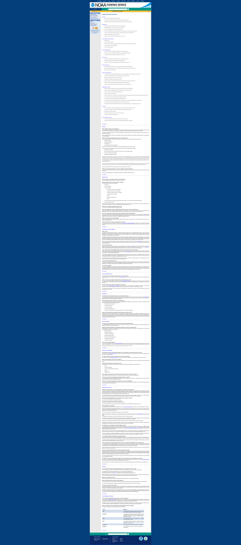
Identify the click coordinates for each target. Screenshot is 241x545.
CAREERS (142, 1)
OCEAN (109, 1)
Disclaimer (114, 541)
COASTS (137, 1)
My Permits (104, 57)
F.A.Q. (91, 21)
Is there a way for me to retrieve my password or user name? (115, 36)
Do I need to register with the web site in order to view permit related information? (118, 66)
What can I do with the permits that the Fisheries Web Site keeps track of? (117, 62)
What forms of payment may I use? (110, 111)
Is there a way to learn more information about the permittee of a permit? (117, 82)
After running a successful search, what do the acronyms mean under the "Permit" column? (120, 80)
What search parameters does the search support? (113, 77)
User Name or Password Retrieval (128, 223)
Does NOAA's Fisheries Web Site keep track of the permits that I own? (116, 58)
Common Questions (97, 539)
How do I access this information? (110, 69)
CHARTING (118, 1)
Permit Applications (93, 17)
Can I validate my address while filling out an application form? (115, 98)
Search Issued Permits (94, 15)
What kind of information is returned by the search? (113, 79)
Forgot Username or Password (114, 285)
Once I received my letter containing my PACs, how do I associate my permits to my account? (120, 43)
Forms (113, 539)
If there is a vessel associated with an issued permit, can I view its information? (118, 84)
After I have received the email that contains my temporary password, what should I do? (119, 32)
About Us (121, 540)
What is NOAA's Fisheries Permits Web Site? (112, 18)
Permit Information (93, 14)
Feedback (121, 538)
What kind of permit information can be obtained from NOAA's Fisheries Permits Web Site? (120, 68)
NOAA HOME (99, 1)
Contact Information (105, 539)
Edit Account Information (126, 280)
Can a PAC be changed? (109, 47)
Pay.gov (115, 472)
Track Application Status (94, 18)
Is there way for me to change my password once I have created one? (116, 51)
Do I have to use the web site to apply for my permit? (113, 91)
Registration (104, 24)
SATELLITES (123, 1)
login (145, 214)
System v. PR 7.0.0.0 (97, 538)
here (133, 246)
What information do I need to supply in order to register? (114, 27)
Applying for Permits (106, 86)
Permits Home (94, 11)
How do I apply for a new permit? (110, 93)
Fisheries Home (114, 538)
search (107, 9)
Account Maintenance (106, 49)
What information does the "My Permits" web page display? (115, 60)
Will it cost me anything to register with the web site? (113, 29)
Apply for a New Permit (128, 406)
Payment (104, 106)
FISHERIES (113, 1)
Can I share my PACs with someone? (111, 45)
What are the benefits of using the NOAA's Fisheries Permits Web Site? (117, 20)
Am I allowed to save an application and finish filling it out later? (115, 96)
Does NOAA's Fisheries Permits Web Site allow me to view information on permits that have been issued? (122, 74)
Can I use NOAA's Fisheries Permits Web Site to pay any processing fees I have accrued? (120, 107)
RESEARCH (133, 1)
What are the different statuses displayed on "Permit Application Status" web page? (119, 120)
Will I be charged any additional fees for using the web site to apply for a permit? (118, 90)
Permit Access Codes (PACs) (108, 38)
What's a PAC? (107, 40)
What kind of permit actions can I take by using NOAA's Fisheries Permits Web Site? (119, 88)
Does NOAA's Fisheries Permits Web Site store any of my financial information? (118, 109)
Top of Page (104, 124)
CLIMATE (128, 1)
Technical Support (93, 25)
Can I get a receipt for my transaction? (111, 114)
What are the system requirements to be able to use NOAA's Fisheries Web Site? (118, 21)
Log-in (148, 11)
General (103, 16)
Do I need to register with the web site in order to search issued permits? (117, 75)
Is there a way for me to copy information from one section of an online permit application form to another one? (123, 100)
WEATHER (104, 1)
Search (121, 539)
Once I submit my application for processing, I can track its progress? (116, 118)
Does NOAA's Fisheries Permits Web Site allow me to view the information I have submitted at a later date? (123, 103)
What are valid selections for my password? (112, 34)
